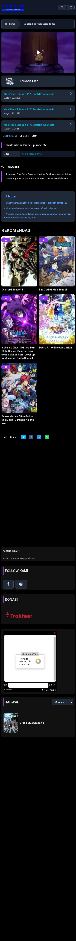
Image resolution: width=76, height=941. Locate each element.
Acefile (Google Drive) (32, 154)
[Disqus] (38, 495)
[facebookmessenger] (39, 437)
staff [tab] (34, 136)
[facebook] (31, 437)
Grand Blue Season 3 (32, 722)
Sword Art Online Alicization (55, 347)
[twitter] (23, 437)
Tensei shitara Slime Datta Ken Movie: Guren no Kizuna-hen (18, 420)
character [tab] (24, 136)
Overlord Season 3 (12, 289)
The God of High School (53, 289)
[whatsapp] (47, 437)
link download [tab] (10, 136)
